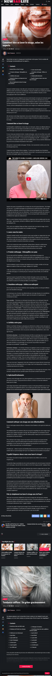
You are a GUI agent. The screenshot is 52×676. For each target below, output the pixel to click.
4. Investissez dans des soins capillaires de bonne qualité (39, 630)
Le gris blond (34, 635)
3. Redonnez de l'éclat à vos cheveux (17, 629)
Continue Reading (26, 666)
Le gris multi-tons (14, 637)
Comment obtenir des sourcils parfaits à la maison (19, 554)
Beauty (5, 39)
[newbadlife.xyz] (16, 1)
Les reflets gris (13, 647)
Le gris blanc (12, 635)
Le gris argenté (13, 644)
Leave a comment (44, 534)
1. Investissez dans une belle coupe (17, 626)
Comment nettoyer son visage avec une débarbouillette (17, 79)
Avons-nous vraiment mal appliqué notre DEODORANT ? (44, 554)
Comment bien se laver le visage (16, 69)
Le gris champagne (14, 640)
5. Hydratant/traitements (36, 75)
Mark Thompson (11, 53)
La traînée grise (34, 644)
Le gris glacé (34, 640)
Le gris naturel (34, 633)
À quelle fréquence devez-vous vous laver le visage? (38, 79)
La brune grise (13, 642)
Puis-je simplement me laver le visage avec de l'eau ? (17, 82)
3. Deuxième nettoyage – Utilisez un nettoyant (38, 72)
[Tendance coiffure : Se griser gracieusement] (32, 547)
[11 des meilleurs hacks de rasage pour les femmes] (7, 547)
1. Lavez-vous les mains (36, 69)
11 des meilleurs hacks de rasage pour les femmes (6, 554)
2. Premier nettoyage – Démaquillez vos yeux (17, 72)
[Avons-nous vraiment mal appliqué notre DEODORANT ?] (45, 547)
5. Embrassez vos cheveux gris (16, 633)
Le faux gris (33, 647)
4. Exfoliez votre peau (14, 75)
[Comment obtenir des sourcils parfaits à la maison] (19, 547)
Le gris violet (34, 637)
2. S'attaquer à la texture (36, 626)
